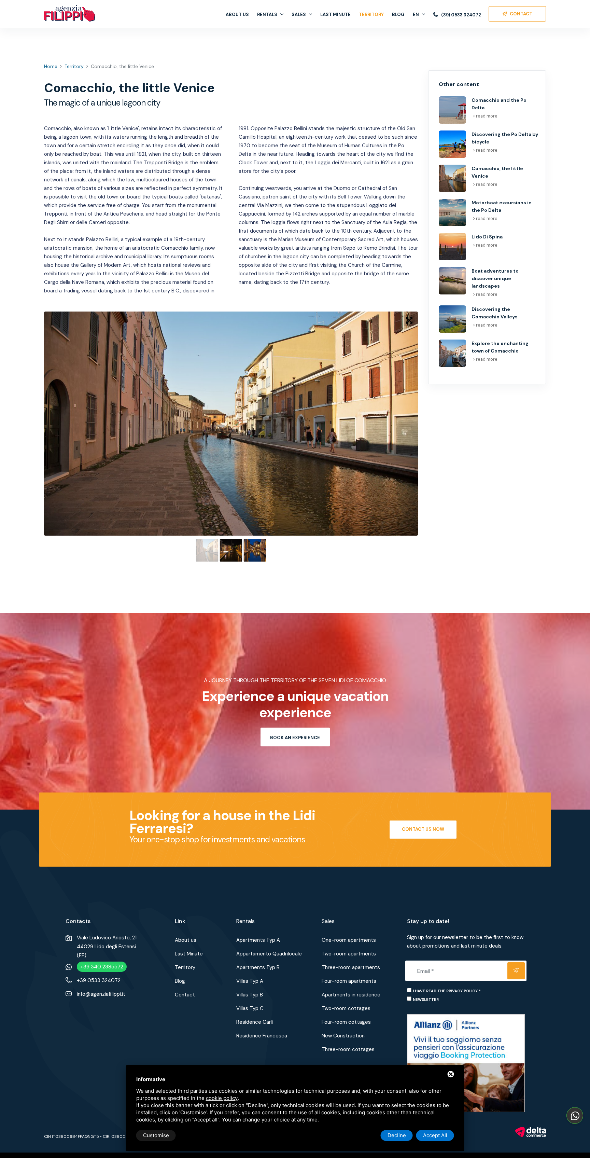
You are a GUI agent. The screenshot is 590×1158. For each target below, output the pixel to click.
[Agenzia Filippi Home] (69, 13)
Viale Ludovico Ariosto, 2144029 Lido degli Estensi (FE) (107, 946)
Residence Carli (254, 1022)
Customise (156, 1135)
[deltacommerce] (530, 1131)
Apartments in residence (351, 994)
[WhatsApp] (574, 1115)
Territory (371, 14)
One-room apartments (349, 940)
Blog (398, 14)
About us (237, 14)
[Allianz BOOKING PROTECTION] (466, 1062)
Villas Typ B (249, 994)
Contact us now (423, 829)
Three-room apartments (351, 967)
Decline (397, 1135)
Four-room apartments (349, 981)
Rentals (267, 14)
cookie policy (222, 1098)
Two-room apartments (349, 953)
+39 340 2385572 (101, 966)
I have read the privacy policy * (447, 991)
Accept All (435, 1135)
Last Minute (335, 14)
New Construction (343, 1035)
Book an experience (295, 738)
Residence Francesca (261, 1035)
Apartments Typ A (258, 940)
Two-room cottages (346, 1008)
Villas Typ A (249, 981)
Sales (299, 14)
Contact (185, 994)
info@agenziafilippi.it (101, 994)
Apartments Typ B (258, 967)
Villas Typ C (250, 1008)
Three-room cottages (348, 1049)
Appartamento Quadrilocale (269, 953)
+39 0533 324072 (99, 980)
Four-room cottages (346, 1022)
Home (50, 66)
